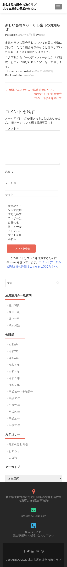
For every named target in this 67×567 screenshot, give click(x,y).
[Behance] (37, 551)
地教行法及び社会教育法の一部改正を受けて (48, 98)
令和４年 (14, 371)
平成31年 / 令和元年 (21, 391)
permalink (28, 75)
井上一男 (14, 318)
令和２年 (14, 384)
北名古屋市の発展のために (19, 8)
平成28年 (14, 411)
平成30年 (14, 398)
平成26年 (14, 425)
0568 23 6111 (33, 531)
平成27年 (14, 418)
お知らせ (14, 451)
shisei (42, 34)
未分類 (13, 457)
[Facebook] (24, 551)
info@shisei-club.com (33, 515)
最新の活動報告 (43, 71)
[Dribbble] (42, 551)
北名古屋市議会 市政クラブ (19, 4)
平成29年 (14, 405)
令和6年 (14, 358)
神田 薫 (14, 312)
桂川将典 (14, 305)
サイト (9, 194)
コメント (12, 128)
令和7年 (14, 351)
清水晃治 (14, 325)
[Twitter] (28, 551)
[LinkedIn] (32, 551)
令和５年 (14, 364)
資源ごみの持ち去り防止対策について (30, 89)
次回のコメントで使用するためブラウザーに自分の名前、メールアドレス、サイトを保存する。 (15, 222)
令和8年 (14, 344)
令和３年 (14, 378)
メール (11, 183)
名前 (9, 171)
